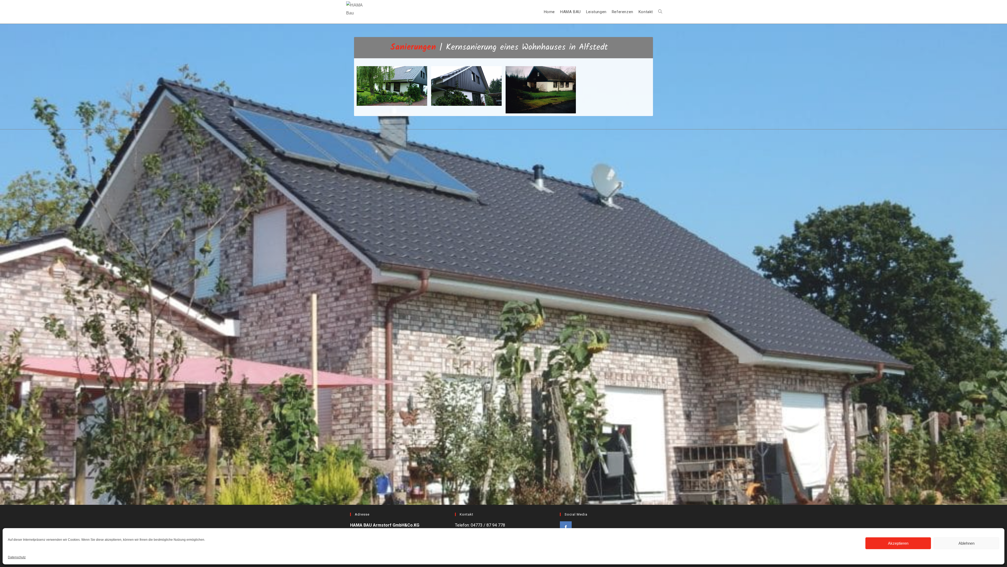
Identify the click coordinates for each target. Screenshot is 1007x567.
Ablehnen (966, 543)
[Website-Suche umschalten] (660, 12)
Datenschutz (17, 557)
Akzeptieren (898, 543)
